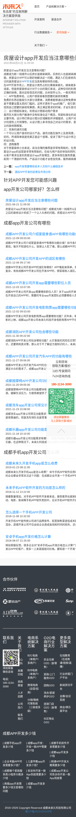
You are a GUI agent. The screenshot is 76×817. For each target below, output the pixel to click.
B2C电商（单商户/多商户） (33, 659)
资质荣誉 (20, 683)
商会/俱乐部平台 (65, 709)
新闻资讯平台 (66, 687)
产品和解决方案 (55, 6)
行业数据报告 (42, 32)
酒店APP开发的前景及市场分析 (33, 171)
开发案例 (39, 19)
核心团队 (20, 661)
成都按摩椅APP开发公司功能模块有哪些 (35, 381)
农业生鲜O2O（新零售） (50, 663)
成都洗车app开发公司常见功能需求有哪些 (37, 405)
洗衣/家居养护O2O (49, 694)
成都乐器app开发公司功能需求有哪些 (33, 429)
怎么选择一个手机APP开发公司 (29, 512)
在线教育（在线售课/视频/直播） (66, 661)
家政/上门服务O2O (49, 676)
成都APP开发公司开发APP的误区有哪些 (35, 259)
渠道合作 (56, 19)
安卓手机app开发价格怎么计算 (28, 537)
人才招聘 (20, 694)
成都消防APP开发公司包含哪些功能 (32, 332)
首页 (36, 6)
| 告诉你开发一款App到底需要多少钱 (36, 774)
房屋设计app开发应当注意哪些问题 (32, 200)
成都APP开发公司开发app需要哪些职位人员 (38, 283)
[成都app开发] (14, 7)
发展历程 (20, 672)
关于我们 (39, 45)
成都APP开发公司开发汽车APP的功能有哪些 (39, 356)
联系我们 (20, 716)
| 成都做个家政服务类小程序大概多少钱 (13, 774)
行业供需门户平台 (66, 675)
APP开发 (27, 81)
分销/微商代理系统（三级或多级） (33, 705)
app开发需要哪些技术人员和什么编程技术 (39, 166)
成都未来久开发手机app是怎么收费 (32, 463)
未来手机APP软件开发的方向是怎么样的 (35, 488)
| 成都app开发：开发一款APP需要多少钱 (36, 746)
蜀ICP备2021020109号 (38, 811)
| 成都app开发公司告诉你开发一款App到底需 (60, 774)
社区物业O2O (49, 720)
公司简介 (20, 705)
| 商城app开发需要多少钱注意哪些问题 (13, 787)
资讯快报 (61, 32)
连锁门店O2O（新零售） (50, 707)
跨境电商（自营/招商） (33, 689)
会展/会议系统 (65, 698)
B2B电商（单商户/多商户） (33, 674)
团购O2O (49, 685)
